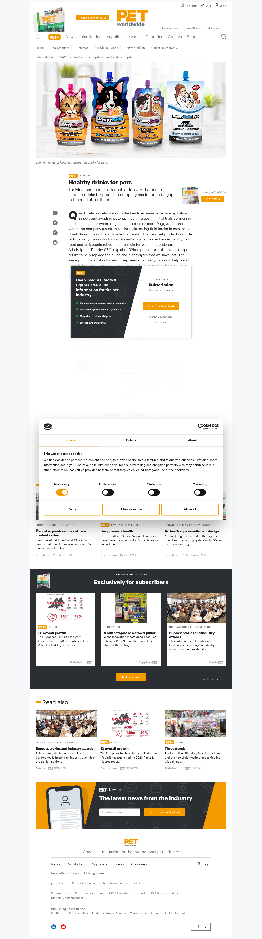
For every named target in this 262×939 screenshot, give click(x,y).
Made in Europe (107, 47)
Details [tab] (131, 440)
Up (203, 927)
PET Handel (139, 893)
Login (223, 5)
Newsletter (191, 5)
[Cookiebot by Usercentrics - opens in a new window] (201, 426)
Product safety (101, 913)
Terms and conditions (144, 913)
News (55, 864)
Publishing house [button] (212, 28)
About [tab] (192, 440)
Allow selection (131, 509)
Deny (72, 509)
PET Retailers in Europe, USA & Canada (101, 893)
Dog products (60, 47)
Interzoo (83, 47)
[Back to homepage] (131, 842)
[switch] (108, 492)
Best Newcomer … (166, 47)
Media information (175, 913)
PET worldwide (61, 893)
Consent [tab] (69, 440)
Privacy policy (78, 913)
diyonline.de (137, 883)
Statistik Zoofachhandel (67, 897)
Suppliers (99, 864)
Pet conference (82, 883)
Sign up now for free (164, 812)
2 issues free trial (161, 306)
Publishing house (92, 873)
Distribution (76, 864)
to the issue (131, 677)
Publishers (58, 913)
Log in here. (160, 322)
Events (119, 864)
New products (136, 47)
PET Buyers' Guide (163, 893)
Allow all (190, 509)
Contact (120, 913)
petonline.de (59, 883)
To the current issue (92, 17)
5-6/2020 (62, 57)
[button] (55, 213)
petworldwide (44, 57)
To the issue (213, 199)
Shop (208, 5)
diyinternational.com (110, 883)
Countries (139, 864)
